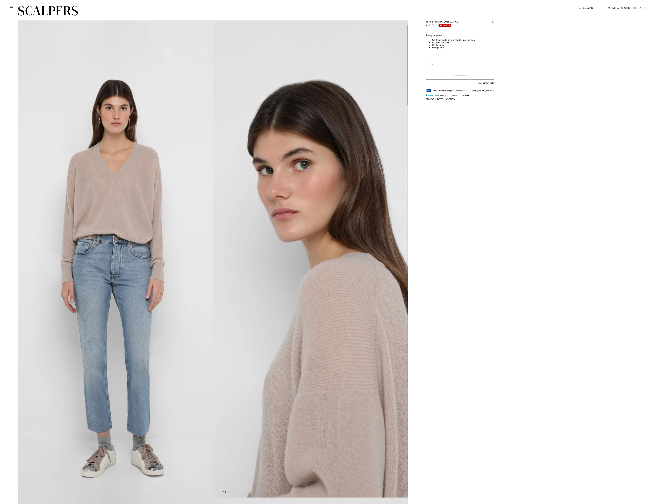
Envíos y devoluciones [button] (440, 99)
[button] (12, 8)
